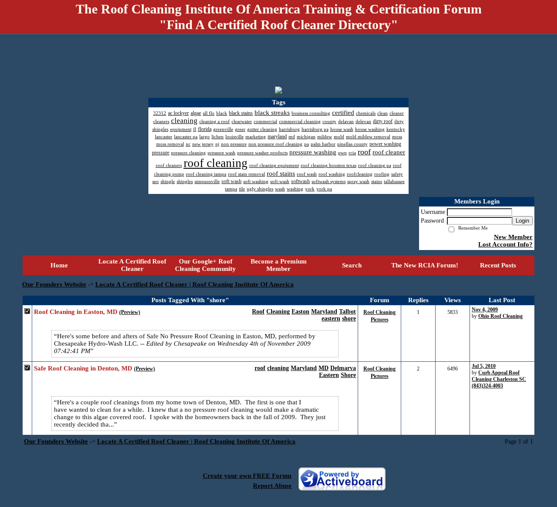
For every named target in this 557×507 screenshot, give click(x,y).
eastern (331, 318)
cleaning (278, 368)
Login (522, 220)
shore (349, 318)
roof (260, 368)
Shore (348, 375)
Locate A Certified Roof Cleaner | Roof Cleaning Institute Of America (194, 284)
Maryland (324, 311)
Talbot (347, 311)
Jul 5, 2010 (484, 366)
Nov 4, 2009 (485, 310)
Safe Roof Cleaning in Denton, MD (83, 368)
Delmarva (343, 368)
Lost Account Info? (505, 244)
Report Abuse (272, 485)
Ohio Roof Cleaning (500, 316)
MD (324, 368)
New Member (513, 236)
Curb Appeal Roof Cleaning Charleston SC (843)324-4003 (499, 379)
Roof (258, 311)
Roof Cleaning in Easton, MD (75, 311)
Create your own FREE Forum (247, 475)
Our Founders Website (54, 284)
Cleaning (278, 311)
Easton (300, 311)
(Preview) (129, 312)
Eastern (329, 375)
